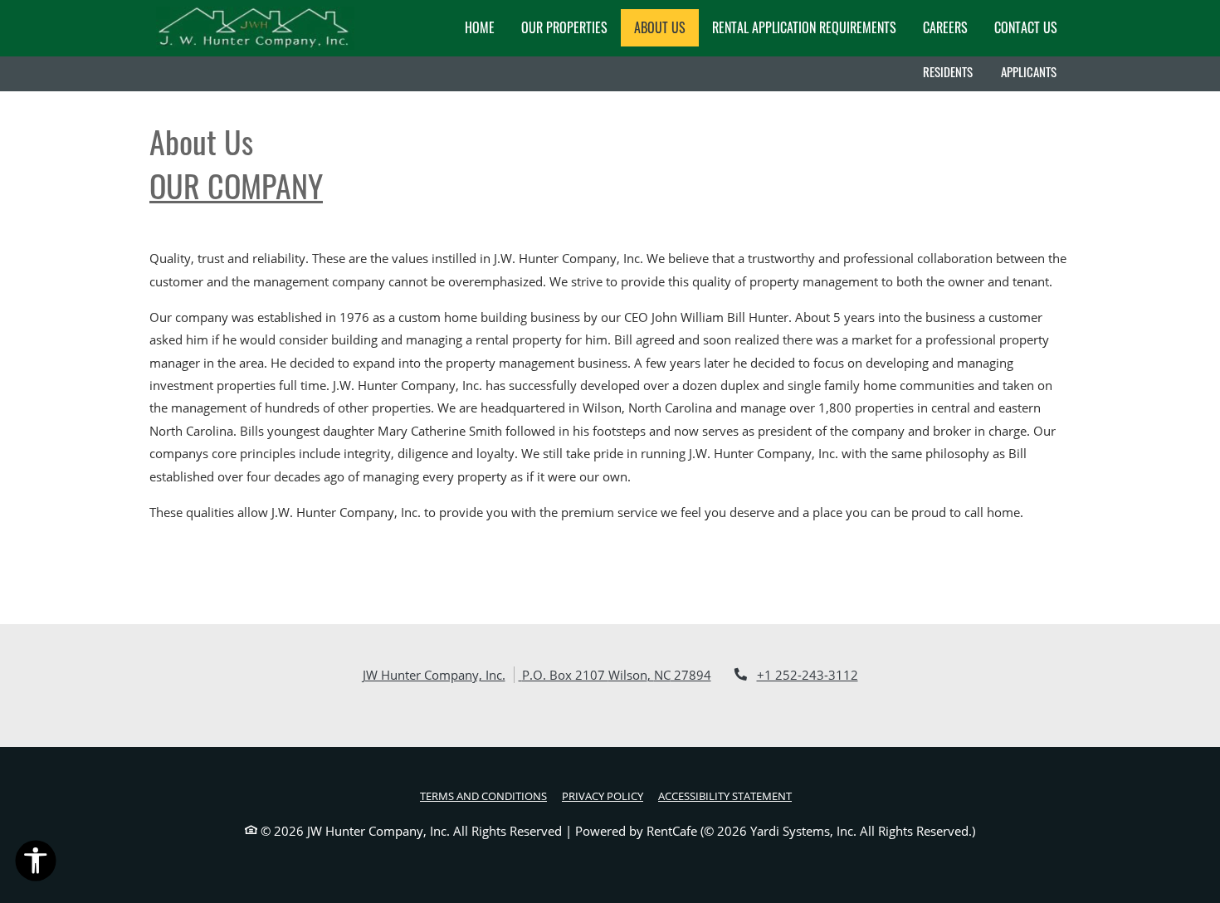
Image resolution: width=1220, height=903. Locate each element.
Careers (952, 27)
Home (480, 27)
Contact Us (1025, 27)
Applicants (1036, 71)
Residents (955, 71)
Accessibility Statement (725, 795)
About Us (660, 27)
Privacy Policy (602, 795)
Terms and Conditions (483, 795)
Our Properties (564, 27)
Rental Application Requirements (804, 27)
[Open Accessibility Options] (35, 864)
